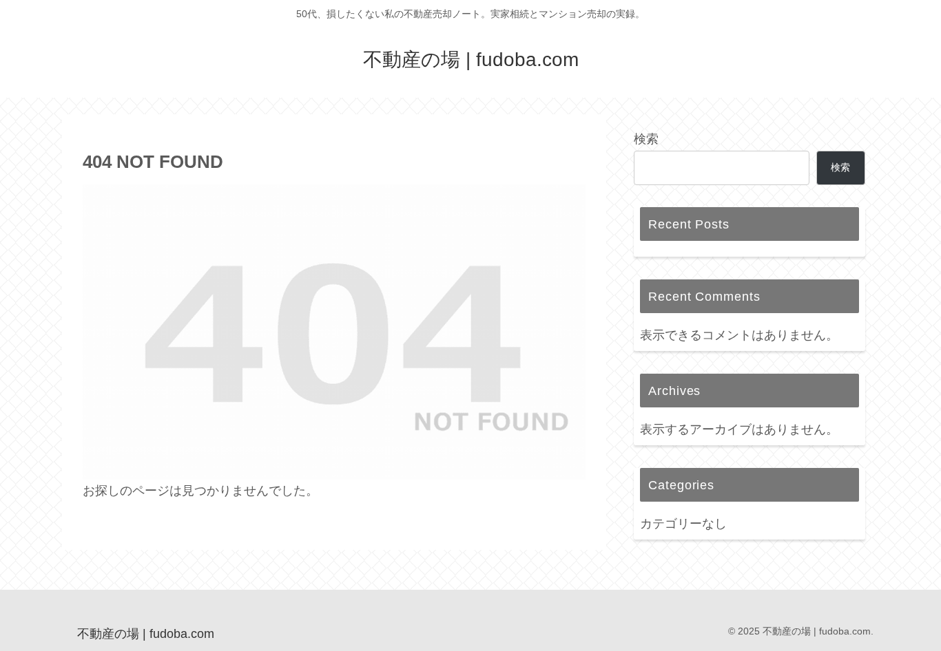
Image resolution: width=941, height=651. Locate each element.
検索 (646, 139)
